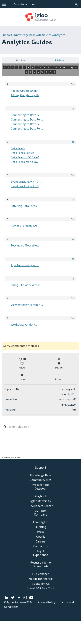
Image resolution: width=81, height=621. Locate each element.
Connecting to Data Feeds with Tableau (27, 128)
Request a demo (40, 562)
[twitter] (12, 597)
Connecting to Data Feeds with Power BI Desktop (27, 124)
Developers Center (41, 506)
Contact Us (40, 546)
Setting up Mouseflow (25, 245)
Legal (40, 551)
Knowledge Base (24, 35)
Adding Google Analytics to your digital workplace (27, 90)
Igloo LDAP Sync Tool (40, 588)
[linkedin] (6, 597)
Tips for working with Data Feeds (27, 265)
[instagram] (25, 597)
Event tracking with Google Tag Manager (27, 186)
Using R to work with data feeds (27, 285)
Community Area (40, 480)
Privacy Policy (46, 602)
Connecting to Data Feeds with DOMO (27, 115)
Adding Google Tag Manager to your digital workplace (27, 95)
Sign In (23, 4)
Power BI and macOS (24, 225)
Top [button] (72, 84)
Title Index (59, 60)
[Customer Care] (40, 17)
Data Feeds (18, 148)
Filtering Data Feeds (24, 206)
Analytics (59, 35)
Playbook (40, 496)
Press (40, 531)
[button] (33, 4)
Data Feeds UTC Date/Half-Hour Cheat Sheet (27, 157)
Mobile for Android (41, 579)
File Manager (40, 574)
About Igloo (40, 522)
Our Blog (40, 527)
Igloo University (40, 501)
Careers (40, 541)
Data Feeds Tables (22, 153)
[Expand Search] (77, 4)
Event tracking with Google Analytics (27, 181)
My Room (40, 511)
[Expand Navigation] (4, 4)
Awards (40, 536)
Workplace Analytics (24, 324)
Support (7, 35)
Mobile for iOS (40, 583)
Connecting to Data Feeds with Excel (27, 119)
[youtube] (31, 597)
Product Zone (40, 485)
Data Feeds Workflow (24, 162)
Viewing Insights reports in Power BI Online (27, 305)
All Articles (44, 35)
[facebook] (19, 597)
